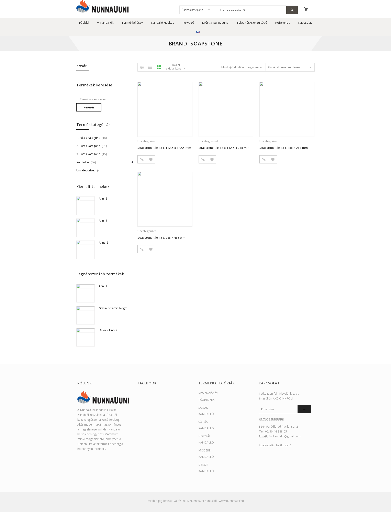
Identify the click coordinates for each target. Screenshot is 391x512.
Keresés (88, 107)
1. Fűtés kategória (88, 138)
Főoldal (84, 22)
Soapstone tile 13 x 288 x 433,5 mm (162, 237)
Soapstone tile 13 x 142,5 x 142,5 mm (164, 148)
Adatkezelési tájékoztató (275, 445)
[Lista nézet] (150, 67)
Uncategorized (147, 141)
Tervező (188, 22)
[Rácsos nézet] (159, 67)
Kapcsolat (305, 22)
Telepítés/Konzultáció (251, 22)
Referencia (282, 22)
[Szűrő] (142, 67)
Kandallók (106, 22)
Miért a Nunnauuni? (215, 22)
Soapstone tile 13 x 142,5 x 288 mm (224, 148)
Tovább (142, 159)
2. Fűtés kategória (88, 146)
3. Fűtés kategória (88, 154)
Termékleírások (132, 22)
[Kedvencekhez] (151, 159)
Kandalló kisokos (162, 22)
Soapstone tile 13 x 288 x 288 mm (283, 148)
